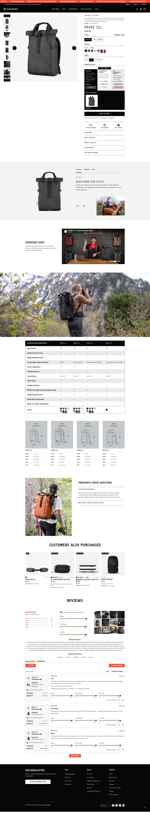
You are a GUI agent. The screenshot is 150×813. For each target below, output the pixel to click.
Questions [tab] (40, 661)
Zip (94, 39)
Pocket (101, 39)
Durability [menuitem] (60, 657)
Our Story (89, 774)
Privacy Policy (90, 784)
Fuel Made (47, 805)
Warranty (111, 781)
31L (96, 59)
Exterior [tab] (79, 169)
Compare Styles (119, 35)
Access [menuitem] (90, 657)
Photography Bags (70, 774)
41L (101, 59)
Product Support (113, 794)
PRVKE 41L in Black (37, 739)
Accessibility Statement (93, 791)
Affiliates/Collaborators (93, 781)
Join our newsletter (38, 782)
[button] (91, 16)
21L (91, 59)
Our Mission (90, 777)
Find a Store (68, 784)
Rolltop (88, 39)
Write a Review (118, 666)
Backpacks (68, 777)
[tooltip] (80, 639)
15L (87, 59)
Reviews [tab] (30, 661)
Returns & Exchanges (115, 788)
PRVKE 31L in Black (37, 714)
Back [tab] (93, 169)
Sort (107, 671)
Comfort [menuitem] (68, 657)
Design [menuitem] (83, 657)
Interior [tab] (87, 169)
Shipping (111, 784)
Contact (111, 791)
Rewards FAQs (113, 777)
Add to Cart (104, 114)
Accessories (68, 781)
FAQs (110, 774)
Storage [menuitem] (76, 657)
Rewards (89, 788)
